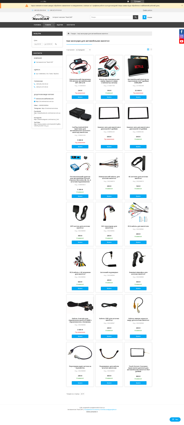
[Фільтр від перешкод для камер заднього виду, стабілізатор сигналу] (109, 66)
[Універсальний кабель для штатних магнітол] (109, 163)
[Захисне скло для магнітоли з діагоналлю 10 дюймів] (138, 113)
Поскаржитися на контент (91, 409)
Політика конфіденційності (108, 409)
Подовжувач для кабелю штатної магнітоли (109, 367)
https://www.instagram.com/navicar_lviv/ (46, 119)
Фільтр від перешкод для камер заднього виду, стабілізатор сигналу (109, 81)
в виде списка (151, 49)
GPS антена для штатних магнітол (80, 227)
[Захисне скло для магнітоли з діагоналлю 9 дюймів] (109, 113)
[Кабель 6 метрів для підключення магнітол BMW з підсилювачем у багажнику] (80, 305)
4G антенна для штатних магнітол (138, 177)
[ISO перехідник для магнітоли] (109, 212)
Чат (176, 419)
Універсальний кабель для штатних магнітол (109, 177)
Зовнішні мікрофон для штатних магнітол (138, 273)
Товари (48, 25)
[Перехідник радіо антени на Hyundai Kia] (80, 353)
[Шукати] (135, 17)
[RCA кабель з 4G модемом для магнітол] (80, 259)
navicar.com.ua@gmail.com (45, 98)
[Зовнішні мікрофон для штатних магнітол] (138, 259)
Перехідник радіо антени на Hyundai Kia (80, 367)
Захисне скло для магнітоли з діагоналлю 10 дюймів (138, 128)
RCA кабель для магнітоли (138, 226)
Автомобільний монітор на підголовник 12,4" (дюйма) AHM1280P (138, 81)
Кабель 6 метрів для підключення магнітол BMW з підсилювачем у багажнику (80, 320)
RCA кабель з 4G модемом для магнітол (80, 273)
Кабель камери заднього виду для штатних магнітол (138, 319)
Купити (80, 97)
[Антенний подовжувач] (109, 259)
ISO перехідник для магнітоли (109, 227)
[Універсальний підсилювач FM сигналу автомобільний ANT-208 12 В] (80, 66)
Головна (37, 25)
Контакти (71, 25)
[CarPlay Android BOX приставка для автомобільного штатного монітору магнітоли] (80, 113)
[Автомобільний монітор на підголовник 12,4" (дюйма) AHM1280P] (138, 66)
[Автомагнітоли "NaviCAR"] (41, 19)
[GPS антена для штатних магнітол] (80, 212)
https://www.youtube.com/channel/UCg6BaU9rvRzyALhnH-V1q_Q (47, 125)
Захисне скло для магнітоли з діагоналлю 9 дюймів (109, 128)
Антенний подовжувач (109, 272)
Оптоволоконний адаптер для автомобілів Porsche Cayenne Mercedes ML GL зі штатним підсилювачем (80, 179)
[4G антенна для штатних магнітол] (138, 163)
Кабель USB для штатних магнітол (109, 319)
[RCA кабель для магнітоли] (138, 212)
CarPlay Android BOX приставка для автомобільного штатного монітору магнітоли (80, 129)
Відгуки (60, 25)
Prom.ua (102, 407)
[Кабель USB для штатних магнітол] (109, 305)
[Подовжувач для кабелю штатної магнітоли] (109, 353)
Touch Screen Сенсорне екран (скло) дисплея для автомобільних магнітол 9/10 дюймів (138, 368)
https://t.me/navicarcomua (50, 108)
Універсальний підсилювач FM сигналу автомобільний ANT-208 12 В (80, 81)
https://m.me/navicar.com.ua (44, 101)
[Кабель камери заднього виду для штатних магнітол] (138, 305)
